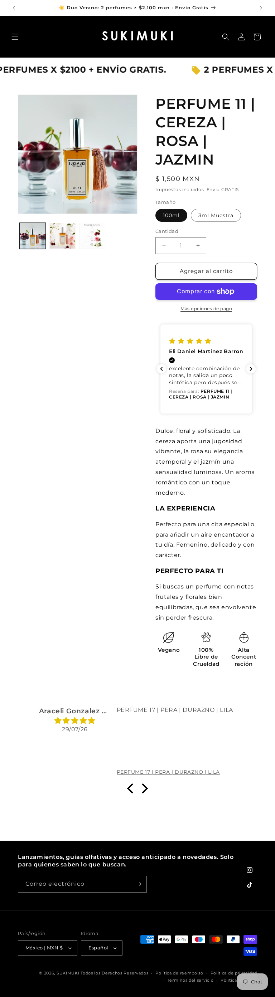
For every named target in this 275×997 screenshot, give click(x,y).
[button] (15, 37)
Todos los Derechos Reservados (114, 973)
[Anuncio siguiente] (261, 8)
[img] (75, 720)
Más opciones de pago (206, 308)
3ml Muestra (215, 215)
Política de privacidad (234, 973)
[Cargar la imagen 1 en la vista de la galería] (33, 236)
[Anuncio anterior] (14, 8)
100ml (171, 215)
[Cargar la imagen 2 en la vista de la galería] (62, 236)
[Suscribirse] (138, 884)
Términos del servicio (191, 980)
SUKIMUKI (68, 973)
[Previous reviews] (161, 368)
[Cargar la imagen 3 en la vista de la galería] (92, 236)
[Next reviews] (251, 368)
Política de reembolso (179, 973)
